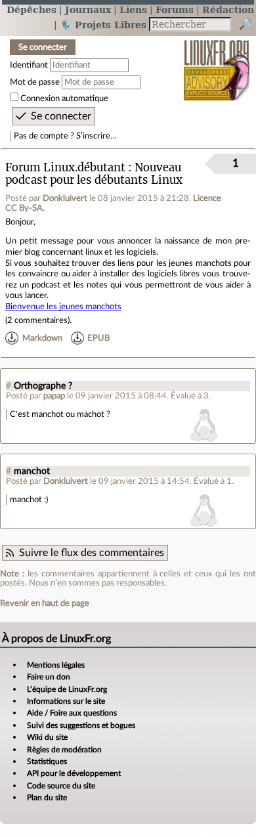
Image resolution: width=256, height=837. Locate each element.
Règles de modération (64, 750)
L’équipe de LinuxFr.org (67, 689)
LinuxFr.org (217, 61)
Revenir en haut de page (44, 603)
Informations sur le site (66, 701)
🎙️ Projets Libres (103, 24)
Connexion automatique (64, 98)
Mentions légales (56, 665)
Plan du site (47, 798)
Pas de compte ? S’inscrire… (65, 136)
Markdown (42, 338)
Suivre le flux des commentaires (91, 552)
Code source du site (61, 786)
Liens (133, 9)
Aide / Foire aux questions (72, 713)
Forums (175, 9)
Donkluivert (65, 198)
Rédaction (228, 9)
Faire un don (48, 677)
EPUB (98, 338)
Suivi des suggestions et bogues (81, 725)
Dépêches (31, 9)
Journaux (88, 9)
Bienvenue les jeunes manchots (63, 307)
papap (54, 396)
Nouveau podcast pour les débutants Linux (93, 174)
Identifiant (29, 65)
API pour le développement (74, 773)
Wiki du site (47, 737)
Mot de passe (35, 82)
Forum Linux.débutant (65, 168)
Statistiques (47, 761)
